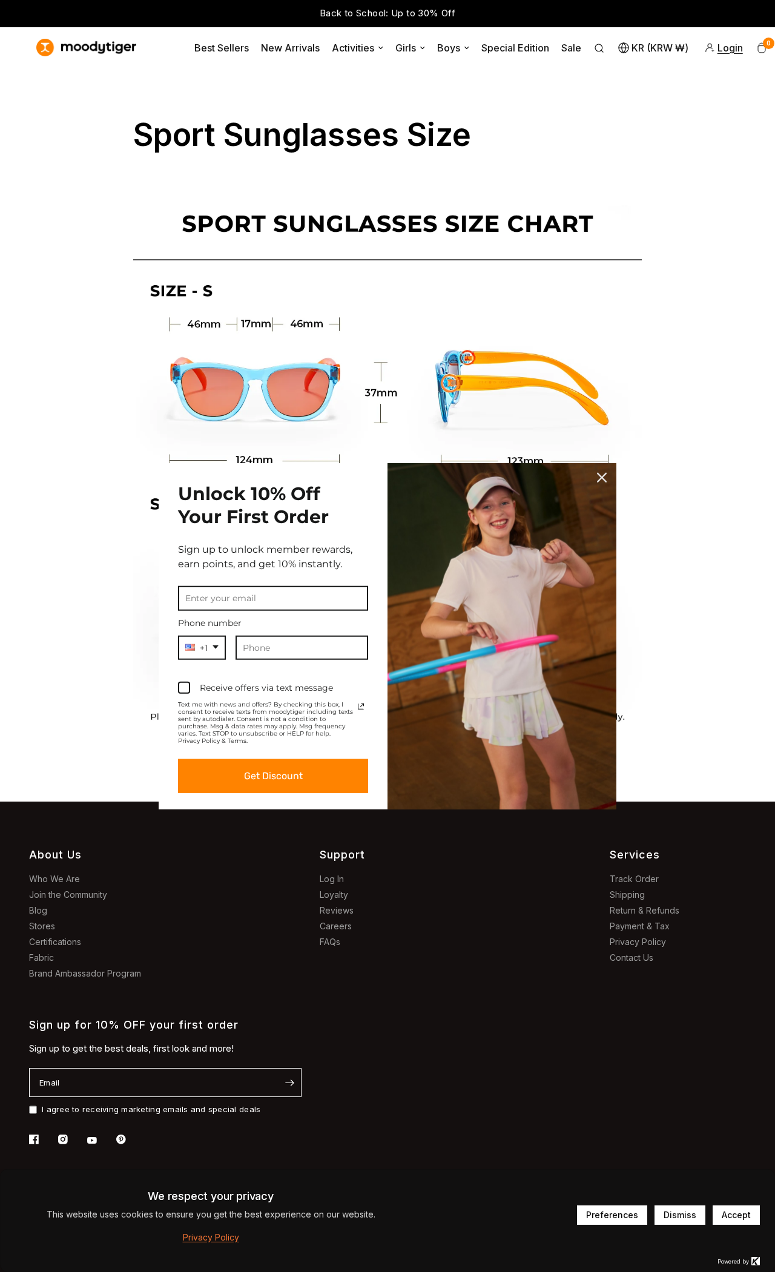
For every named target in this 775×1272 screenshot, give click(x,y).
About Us (55, 854)
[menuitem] (221, 48)
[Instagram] (71, 1139)
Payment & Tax (640, 926)
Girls (405, 48)
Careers (336, 926)
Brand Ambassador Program (85, 973)
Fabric (41, 957)
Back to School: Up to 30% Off (387, 13)
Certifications (55, 942)
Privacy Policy (638, 942)
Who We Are (54, 879)
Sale (571, 48)
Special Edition (515, 48)
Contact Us (631, 957)
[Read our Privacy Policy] (361, 706)
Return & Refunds (644, 910)
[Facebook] (42, 1139)
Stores (42, 926)
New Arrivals (290, 48)
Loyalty (334, 894)
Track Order (634, 879)
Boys (448, 48)
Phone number (210, 622)
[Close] (601, 477)
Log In (332, 879)
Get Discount (273, 776)
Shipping (627, 894)
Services (635, 854)
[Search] (599, 47)
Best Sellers (221, 48)
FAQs (330, 942)
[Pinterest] (129, 1139)
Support (342, 854)
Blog (38, 910)
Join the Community (68, 894)
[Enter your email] (289, 1082)
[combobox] (202, 647)
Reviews (337, 910)
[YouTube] (100, 1140)
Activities (353, 48)
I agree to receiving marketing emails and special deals (151, 1109)
